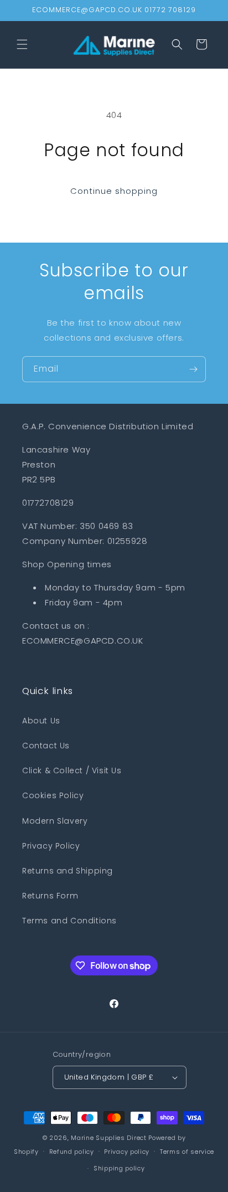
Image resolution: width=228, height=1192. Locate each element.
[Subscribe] (193, 369)
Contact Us (46, 745)
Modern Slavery (54, 820)
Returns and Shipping (67, 870)
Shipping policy (119, 1168)
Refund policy (71, 1151)
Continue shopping (114, 191)
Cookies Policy (53, 795)
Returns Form (50, 895)
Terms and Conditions (69, 920)
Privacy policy (126, 1151)
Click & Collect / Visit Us (72, 770)
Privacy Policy (51, 845)
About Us (41, 720)
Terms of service (187, 1151)
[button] (22, 44)
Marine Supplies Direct (108, 1137)
